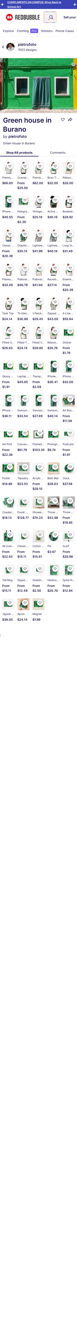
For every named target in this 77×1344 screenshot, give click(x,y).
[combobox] (50, 17)
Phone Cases (65, 31)
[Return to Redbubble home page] (23, 17)
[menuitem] (8, 30)
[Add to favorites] (63, 119)
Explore (8, 31)
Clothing (27, 31)
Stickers (47, 31)
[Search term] (51, 17)
